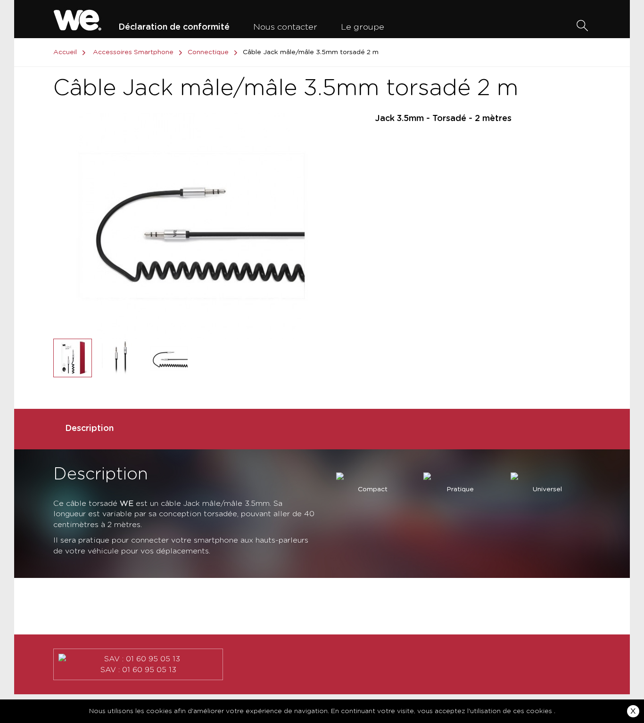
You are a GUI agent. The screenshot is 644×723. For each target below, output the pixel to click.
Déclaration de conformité (174, 27)
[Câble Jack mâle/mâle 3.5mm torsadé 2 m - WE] (72, 358)
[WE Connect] (77, 19)
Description (89, 428)
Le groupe (362, 27)
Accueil (65, 52)
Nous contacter (285, 27)
